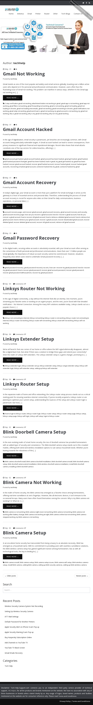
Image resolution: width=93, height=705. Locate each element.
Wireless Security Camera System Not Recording (24, 606)
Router (47, 14)
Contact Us (78, 14)
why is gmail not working (18, 114)
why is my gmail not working (38, 114)
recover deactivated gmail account (70, 220)
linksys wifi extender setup (24, 368)
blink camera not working (63, 512)
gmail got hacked (71, 159)
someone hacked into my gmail (47, 167)
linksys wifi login (23, 416)
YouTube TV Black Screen (15, 648)
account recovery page (13, 212)
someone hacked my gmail (70, 167)
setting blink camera (30, 565)
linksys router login (34, 414)
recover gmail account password (53, 270)
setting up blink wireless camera (75, 565)
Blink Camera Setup (24, 533)
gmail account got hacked (14, 159)
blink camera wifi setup (63, 562)
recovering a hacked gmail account (23, 167)
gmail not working (45, 108)
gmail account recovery (51, 212)
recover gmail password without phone (17, 273)
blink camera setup (27, 562)
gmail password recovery (14, 267)
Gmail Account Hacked (27, 129)
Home (11, 14)
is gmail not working (46, 111)
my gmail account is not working (66, 111)
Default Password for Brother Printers (20, 622)
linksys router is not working (55, 318)
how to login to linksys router (15, 414)
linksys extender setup (48, 366)
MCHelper (12, 690)
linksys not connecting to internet (17, 318)
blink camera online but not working (63, 514)
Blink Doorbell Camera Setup (34, 432)
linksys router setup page (66, 414)
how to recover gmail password (29, 270)
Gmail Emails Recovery (14, 653)
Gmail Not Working (24, 74)
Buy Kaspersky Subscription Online (18, 637)
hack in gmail (50, 161)
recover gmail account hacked (20, 164)
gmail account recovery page (13, 214)
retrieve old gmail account (65, 222)
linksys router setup (48, 414)
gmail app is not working (70, 103)
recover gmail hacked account (43, 164)
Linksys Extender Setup (28, 339)
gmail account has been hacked (52, 159)
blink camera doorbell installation (38, 461)
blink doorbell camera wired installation (22, 464)
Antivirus (20, 14)
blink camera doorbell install (15, 461)
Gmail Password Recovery (31, 238)
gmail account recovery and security (74, 212)
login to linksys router (51, 416)
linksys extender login (13, 366)
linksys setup (81, 414)
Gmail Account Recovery (29, 182)
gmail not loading (71, 106)
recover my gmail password (42, 273)
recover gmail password (75, 270)
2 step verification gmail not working (18, 103)
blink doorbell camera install (62, 461)
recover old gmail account (45, 222)
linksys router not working (18, 320)
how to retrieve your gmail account (26, 220)
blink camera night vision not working (39, 512)
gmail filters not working (18, 106)
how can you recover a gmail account (38, 214)
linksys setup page (10, 416)
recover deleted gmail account (25, 222)
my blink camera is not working (27, 517)
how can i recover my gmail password (63, 267)
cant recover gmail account (32, 212)
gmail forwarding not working (38, 106)
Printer (38, 14)
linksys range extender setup (68, 366)
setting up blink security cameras (50, 565)
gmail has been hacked (36, 161)
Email (29, 14)
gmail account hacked (32, 159)
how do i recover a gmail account (65, 214)
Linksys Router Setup (26, 384)
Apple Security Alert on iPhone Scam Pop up (22, 627)
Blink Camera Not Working (32, 482)
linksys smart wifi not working (62, 320)
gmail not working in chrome (62, 108)
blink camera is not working (15, 512)
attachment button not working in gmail (46, 103)
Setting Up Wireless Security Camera (19, 611)
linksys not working (37, 318)
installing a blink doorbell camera (21, 467)
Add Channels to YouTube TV (16, 642)
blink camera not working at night (37, 514)
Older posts (10, 576)
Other (55, 14)
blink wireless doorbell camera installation (53, 464)
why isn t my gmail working (58, 114)
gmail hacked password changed (15, 161)
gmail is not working (57, 106)
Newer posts (82, 576)
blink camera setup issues (44, 562)
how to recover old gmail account (33, 217)
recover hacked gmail (62, 164)
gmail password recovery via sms (36, 267)
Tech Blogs (65, 14)
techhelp (14, 79)
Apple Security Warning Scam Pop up (19, 632)
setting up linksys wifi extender (46, 368)
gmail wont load (33, 111)
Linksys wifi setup (36, 416)
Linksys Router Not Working (34, 289)
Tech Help (9, 666)
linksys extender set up (30, 366)
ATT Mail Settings (12, 616)
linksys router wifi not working (40, 320)
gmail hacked (83, 159)
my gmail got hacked (63, 161)
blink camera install (12, 562)
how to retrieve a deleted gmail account (60, 217)
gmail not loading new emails (27, 108)
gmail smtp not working (17, 111)
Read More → (13, 97)
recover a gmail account (48, 220)
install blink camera (15, 565)
